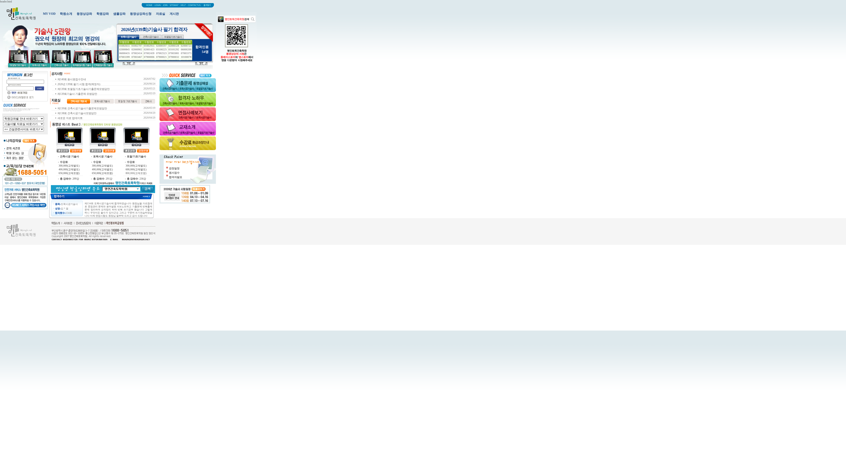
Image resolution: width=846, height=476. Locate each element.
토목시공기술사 (128, 36)
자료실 (160, 13)
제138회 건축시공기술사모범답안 (77, 113)
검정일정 (174, 168)
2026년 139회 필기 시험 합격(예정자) (79, 84)
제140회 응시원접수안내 (72, 79)
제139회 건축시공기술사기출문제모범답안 (82, 108)
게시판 (174, 13)
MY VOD (49, 13)
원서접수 (174, 172)
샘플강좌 (119, 13)
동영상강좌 (84, 13)
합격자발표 (175, 177)
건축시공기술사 (150, 36)
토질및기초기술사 (173, 36)
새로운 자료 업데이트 (70, 118)
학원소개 (66, 13)
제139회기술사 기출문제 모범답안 (77, 93)
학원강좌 (102, 13)
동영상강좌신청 (141, 13)
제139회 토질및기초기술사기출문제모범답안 (84, 89)
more (148, 196)
